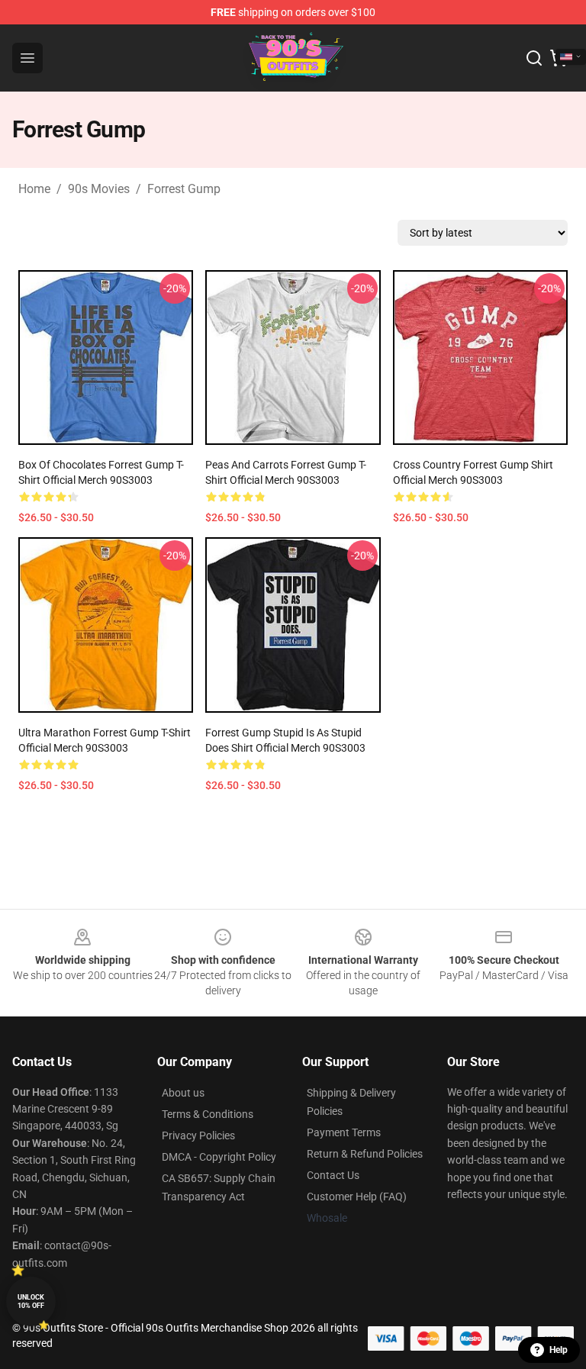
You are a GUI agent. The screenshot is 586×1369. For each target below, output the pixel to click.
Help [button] (558, 1350)
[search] (534, 58)
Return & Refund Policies (365, 1154)
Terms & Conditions (207, 1114)
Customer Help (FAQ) (357, 1196)
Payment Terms (344, 1132)
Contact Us (333, 1175)
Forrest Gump (184, 189)
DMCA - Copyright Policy (219, 1157)
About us (183, 1093)
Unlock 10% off (31, 1301)
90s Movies (99, 189)
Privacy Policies (198, 1135)
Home (34, 189)
